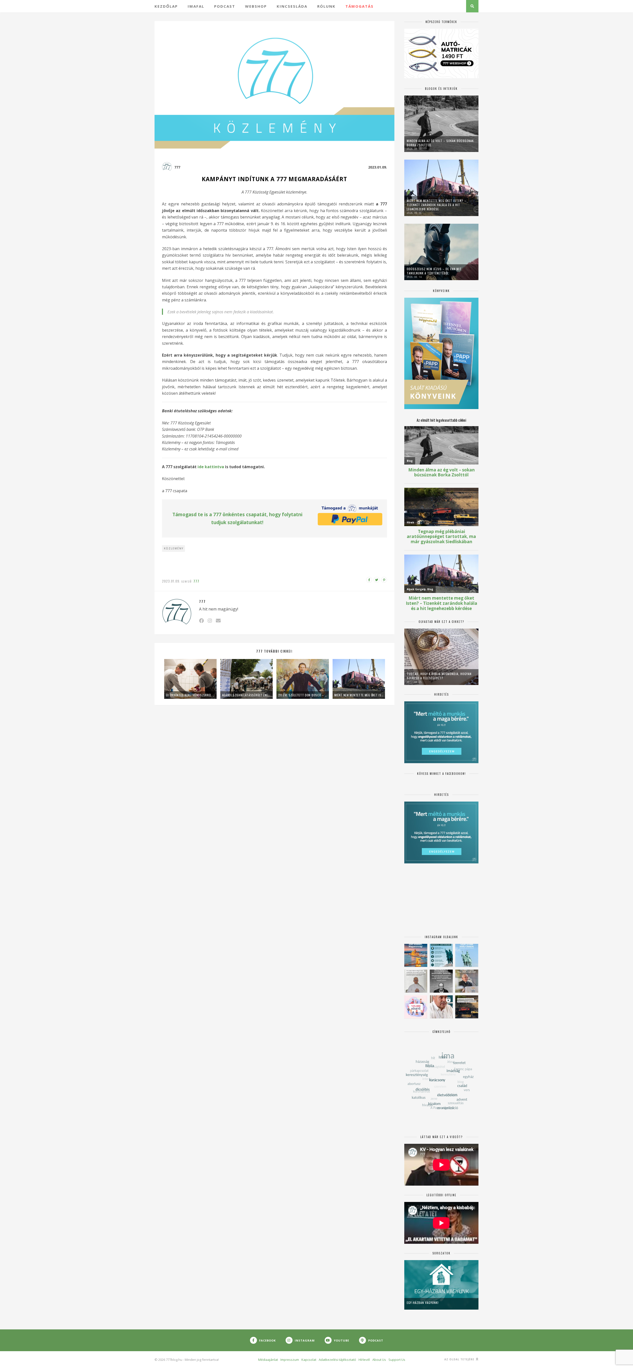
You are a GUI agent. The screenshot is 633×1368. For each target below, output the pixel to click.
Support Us (396, 1359)
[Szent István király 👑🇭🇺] (441, 955)
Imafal (196, 6)
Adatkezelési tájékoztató (337, 1359)
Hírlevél (364, 1359)
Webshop (256, 6)
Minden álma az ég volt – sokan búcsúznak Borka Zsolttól (440, 143)
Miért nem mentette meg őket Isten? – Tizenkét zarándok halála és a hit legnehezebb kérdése (358, 695)
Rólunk (326, 6)
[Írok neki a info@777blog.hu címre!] (218, 620)
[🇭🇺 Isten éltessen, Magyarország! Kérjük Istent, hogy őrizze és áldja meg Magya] (415, 955)
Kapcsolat (308, 1359)
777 (177, 167)
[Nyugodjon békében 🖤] (441, 981)
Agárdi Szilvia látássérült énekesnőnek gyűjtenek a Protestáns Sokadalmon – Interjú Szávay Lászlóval (246, 695)
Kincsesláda (292, 6)
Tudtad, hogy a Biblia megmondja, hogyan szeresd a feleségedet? (439, 676)
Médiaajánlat (268, 1359)
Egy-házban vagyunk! (423, 1302)
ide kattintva (211, 466)
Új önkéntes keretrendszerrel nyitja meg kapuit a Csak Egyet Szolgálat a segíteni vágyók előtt (190, 695)
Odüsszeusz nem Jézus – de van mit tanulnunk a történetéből (434, 271)
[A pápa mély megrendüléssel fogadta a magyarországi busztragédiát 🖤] (415, 981)
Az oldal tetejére (459, 1359)
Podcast (224, 6)
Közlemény (173, 548)
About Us (379, 1359)
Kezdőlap (166, 6)
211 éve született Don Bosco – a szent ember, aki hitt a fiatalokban (302, 695)
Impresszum (289, 1359)
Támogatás (359, 6)
